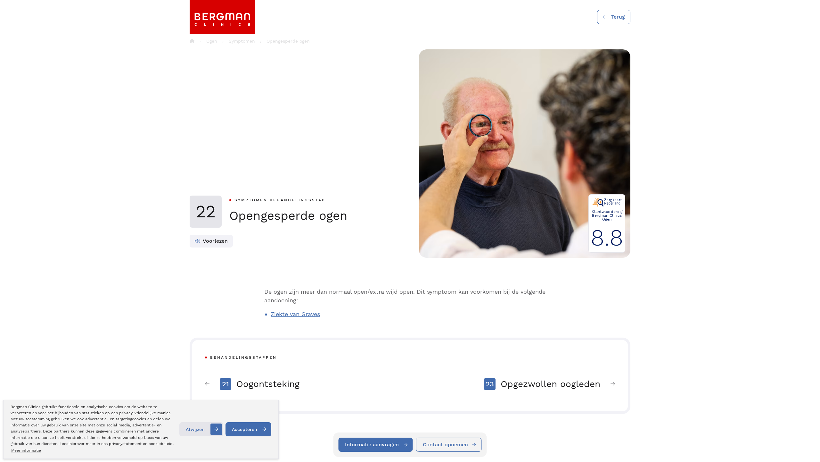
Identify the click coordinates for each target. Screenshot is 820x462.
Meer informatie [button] (26, 450)
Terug (618, 17)
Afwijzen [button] (195, 429)
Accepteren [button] (244, 429)
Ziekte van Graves (295, 314)
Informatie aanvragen (372, 444)
